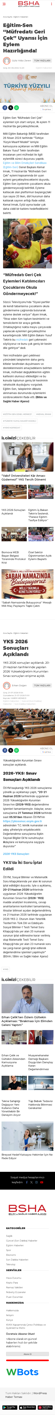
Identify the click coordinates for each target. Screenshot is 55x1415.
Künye (9, 1320)
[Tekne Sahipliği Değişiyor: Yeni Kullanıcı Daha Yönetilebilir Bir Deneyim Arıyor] (14, 1086)
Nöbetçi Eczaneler (16, 1292)
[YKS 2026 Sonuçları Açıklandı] (14, 495)
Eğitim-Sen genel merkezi (18, 414)
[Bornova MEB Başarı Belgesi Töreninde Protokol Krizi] (14, 537)
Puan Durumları (14, 1297)
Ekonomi (11, 1255)
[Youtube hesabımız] (41, 1182)
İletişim (10, 1315)
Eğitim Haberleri (44, 68)
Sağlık (9, 1236)
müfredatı (22, 339)
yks (6, 969)
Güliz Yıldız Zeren (21, 60)
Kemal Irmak (44, 414)
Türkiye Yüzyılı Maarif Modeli (20, 421)
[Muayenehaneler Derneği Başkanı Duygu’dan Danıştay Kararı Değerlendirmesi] (40, 1041)
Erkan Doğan (19, 685)
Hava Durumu (13, 1278)
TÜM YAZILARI (42, 60)
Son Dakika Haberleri (25, 704)
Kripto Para (12, 1282)
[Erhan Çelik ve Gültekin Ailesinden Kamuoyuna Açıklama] (14, 1041)
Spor (8, 1250)
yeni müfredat (12, 428)
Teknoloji (10, 1264)
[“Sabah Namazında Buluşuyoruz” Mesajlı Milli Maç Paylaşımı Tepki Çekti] (27, 583)
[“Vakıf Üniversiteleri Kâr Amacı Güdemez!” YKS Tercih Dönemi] (27, 457)
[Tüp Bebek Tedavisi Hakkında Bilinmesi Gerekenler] (40, 1086)
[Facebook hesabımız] (27, 1182)
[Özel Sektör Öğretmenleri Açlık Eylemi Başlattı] (40, 537)
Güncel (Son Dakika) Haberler (21, 1240)
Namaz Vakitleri (14, 1287)
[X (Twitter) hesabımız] (31, 1182)
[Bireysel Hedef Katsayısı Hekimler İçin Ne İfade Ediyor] (27, 1136)
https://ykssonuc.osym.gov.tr (22, 821)
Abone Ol (27, 1354)
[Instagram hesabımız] (36, 1182)
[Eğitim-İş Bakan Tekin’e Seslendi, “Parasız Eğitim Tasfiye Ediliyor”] (40, 495)
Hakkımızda (12, 1310)
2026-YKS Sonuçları (16, 853)
